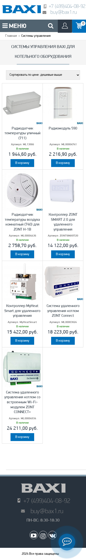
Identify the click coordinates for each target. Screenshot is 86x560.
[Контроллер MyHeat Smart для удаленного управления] (22, 281)
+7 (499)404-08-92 (67, 6)
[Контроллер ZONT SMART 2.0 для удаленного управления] (63, 190)
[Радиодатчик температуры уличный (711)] (22, 104)
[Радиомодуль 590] (63, 104)
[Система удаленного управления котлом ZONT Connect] (63, 281)
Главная (11, 36)
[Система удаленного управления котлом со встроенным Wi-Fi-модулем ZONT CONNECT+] (22, 368)
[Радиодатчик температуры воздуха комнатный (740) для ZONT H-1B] (22, 190)
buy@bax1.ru (63, 12)
